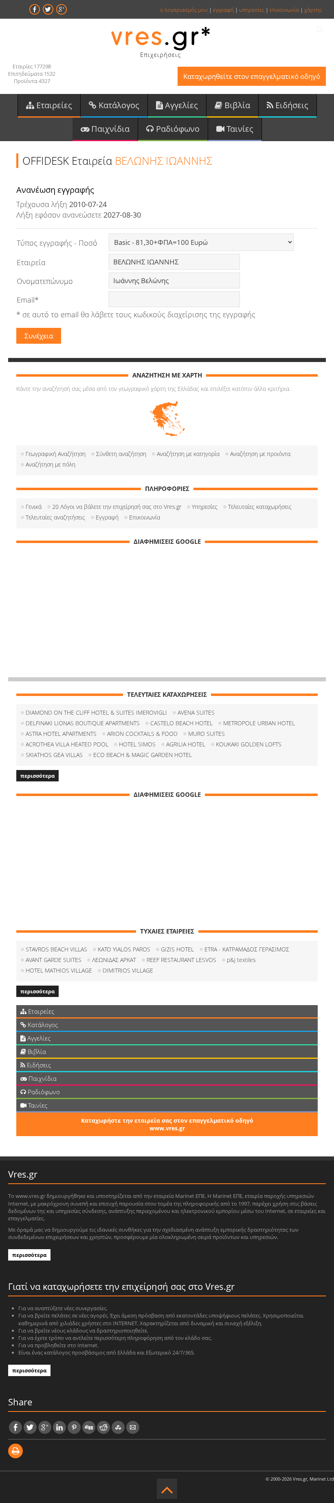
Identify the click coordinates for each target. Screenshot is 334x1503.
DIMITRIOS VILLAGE (128, 970)
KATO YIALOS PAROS (124, 949)
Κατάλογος (118, 105)
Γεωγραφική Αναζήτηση (56, 454)
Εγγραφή (107, 517)
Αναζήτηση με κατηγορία (188, 454)
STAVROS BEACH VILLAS (56, 949)
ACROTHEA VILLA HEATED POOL (67, 744)
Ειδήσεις (290, 105)
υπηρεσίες (251, 9)
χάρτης (313, 9)
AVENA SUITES (196, 712)
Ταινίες (238, 128)
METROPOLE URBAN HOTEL (259, 723)
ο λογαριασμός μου (184, 9)
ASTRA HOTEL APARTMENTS (61, 733)
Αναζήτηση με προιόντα (260, 454)
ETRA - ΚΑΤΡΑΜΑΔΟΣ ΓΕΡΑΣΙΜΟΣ (246, 949)
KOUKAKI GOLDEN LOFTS (248, 744)
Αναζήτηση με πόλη (50, 464)
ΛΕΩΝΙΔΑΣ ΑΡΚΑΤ (114, 960)
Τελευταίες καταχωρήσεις (260, 506)
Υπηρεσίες (205, 506)
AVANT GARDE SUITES (53, 960)
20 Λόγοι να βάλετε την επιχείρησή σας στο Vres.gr (116, 506)
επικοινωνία (284, 9)
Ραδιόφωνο (177, 128)
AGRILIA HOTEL (185, 744)
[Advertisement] (167, 608)
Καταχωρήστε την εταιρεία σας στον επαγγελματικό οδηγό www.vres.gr (167, 1124)
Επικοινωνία (144, 517)
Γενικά (34, 506)
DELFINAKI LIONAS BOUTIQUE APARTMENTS (83, 723)
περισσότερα (37, 775)
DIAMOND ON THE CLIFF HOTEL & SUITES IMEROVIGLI (96, 712)
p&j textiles (241, 960)
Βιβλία (236, 105)
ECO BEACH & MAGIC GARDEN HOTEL (142, 755)
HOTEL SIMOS (137, 744)
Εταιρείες (53, 105)
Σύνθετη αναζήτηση (121, 454)
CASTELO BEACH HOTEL (181, 723)
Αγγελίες (180, 105)
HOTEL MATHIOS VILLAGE (59, 970)
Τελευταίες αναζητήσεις (55, 517)
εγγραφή (223, 9)
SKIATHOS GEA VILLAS (54, 755)
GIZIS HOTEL (177, 949)
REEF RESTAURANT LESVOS (181, 960)
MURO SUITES (206, 733)
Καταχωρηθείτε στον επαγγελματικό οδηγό (251, 76)
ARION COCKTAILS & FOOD (142, 733)
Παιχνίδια (109, 128)
